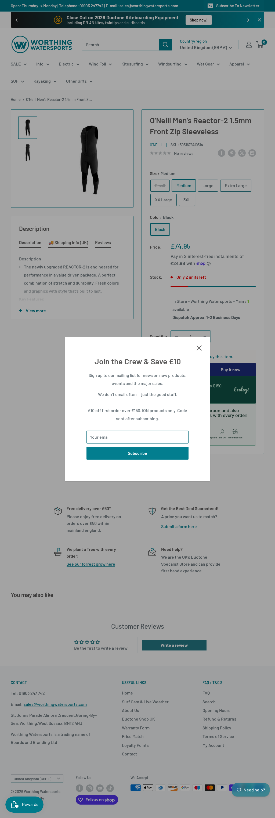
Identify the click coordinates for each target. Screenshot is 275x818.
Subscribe (137, 453)
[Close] (199, 347)
